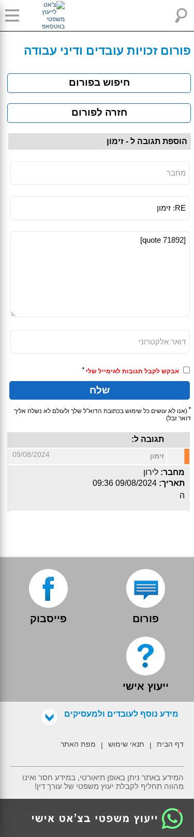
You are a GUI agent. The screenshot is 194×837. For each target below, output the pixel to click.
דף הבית (170, 744)
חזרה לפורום (99, 112)
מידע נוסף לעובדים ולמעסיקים (121, 713)
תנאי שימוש (126, 744)
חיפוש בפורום (99, 82)
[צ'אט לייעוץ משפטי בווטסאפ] (41, 15)
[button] (15, 15)
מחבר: (172, 472)
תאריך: (172, 483)
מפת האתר (78, 744)
